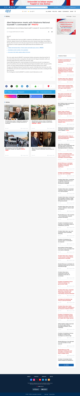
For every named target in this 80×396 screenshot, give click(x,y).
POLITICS (54, 11)
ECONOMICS (66, 11)
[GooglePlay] (36, 389)
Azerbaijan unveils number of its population (18, 50)
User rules (46, 394)
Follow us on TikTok (23, 96)
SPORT (71, 11)
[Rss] (14, 7)
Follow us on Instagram (11, 96)
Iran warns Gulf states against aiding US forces (19, 52)
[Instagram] (6, 7)
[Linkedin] (12, 7)
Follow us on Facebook (36, 96)
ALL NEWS (48, 11)
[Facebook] (4, 7)
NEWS (59, 11)
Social (74, 16)
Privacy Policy (52, 394)
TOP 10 (51, 376)
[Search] (46, 7)
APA (8, 38)
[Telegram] (11, 7)
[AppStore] (44, 389)
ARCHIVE (44, 376)
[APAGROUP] (40, 386)
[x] (37, 380)
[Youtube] (9, 7)
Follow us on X (48, 96)
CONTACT (36, 376)
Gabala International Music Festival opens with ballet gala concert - (25, 47)
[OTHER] (74, 11)
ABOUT (28, 376)
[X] (7, 7)
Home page (68, 16)
